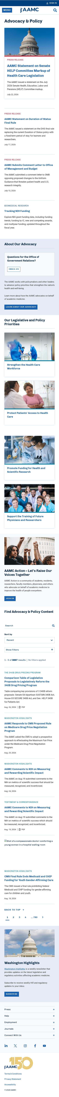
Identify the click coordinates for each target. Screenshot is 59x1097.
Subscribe (11, 994)
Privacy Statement (12, 1079)
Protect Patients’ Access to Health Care (27, 415)
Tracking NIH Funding (17, 211)
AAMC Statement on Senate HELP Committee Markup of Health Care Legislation (28, 70)
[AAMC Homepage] (18, 1063)
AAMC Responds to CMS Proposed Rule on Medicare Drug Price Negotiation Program (27, 727)
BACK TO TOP (12, 910)
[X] (15, 1046)
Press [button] (7, 1009)
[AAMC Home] (29, 10)
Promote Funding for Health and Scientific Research (26, 470)
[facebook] (35, 1046)
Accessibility (10, 1085)
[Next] (43, 917)
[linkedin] (7, 1046)
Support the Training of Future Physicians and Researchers (25, 518)
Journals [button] (8, 1029)
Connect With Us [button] (12, 1035)
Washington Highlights (14, 968)
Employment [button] (10, 1022)
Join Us (10, 598)
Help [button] (6, 1016)
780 (34, 917)
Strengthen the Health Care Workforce (23, 367)
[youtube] (43, 1046)
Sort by (8, 634)
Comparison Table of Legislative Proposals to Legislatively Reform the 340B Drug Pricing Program (26, 682)
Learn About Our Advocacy (21, 307)
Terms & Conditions (13, 1074)
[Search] (55, 10)
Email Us (14, 269)
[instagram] (25, 1046)
